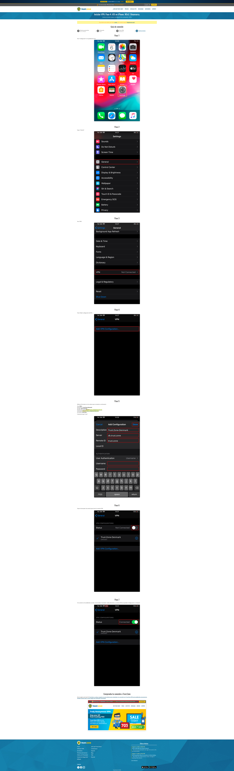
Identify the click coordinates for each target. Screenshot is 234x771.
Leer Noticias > (134, 760)
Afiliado (79, 759)
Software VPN (80, 748)
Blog (92, 753)
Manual (93, 757)
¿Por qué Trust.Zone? (118, 9)
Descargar (140, 9)
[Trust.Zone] (84, 9)
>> (119, 4)
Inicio (78, 746)
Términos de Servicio (82, 753)
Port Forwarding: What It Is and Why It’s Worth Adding (144, 755)
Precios (127, 9)
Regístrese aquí (131, 22)
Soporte (154, 9)
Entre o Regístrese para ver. (96, 409)
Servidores (147, 9)
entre (116, 22)
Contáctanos (94, 748)
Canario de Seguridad (82, 757)
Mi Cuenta (154, 4)
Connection (103, 698)
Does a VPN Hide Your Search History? (140, 748)
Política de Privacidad (82, 755)
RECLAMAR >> (130, 1)
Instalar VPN (133, 9)
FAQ (92, 755)
